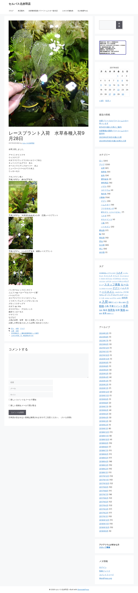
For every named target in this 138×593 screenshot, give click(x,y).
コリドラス (102, 281)
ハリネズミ (105, 227)
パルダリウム (119, 292)
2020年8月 (103, 366)
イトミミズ (108, 276)
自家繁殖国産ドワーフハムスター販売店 (43, 11)
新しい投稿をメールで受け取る (23, 405)
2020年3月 (104, 381)
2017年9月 (103, 487)
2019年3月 (103, 421)
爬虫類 (102, 230)
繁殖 (122, 309)
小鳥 (103, 223)
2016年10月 (104, 527)
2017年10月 (104, 483)
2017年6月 (103, 498)
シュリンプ (115, 281)
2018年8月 (103, 447)
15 (118, 85)
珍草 (117, 310)
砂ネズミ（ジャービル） (111, 212)
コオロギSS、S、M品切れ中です (22, 335)
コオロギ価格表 (67, 11)
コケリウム (105, 190)
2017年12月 (104, 476)
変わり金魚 (122, 302)
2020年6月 (104, 370)
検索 (119, 24)
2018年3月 (103, 465)
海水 (105, 310)
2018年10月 (104, 439)
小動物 (102, 197)
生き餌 (102, 245)
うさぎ (104, 216)
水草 (17, 328)
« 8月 (101, 101)
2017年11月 (104, 480)
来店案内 (21, 11)
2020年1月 (103, 388)
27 (110, 94)
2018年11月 (104, 436)
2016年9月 (103, 531)
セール (125, 284)
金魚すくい (110, 313)
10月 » (108, 101)
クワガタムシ (117, 278)
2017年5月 (103, 502)
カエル (103, 278)
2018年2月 (103, 469)
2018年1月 (103, 472)
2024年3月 (104, 333)
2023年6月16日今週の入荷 (110, 137)
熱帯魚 (104, 172)
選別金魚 (104, 179)
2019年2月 (103, 425)
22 (118, 90)
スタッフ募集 (112, 284)
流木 (100, 310)
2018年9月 (103, 443)
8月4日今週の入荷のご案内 (110, 127)
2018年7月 (103, 450)
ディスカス (109, 288)
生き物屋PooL (83, 11)
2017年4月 (103, 505)
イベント (116, 276)
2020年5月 (103, 373)
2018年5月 (103, 458)
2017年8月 (103, 491)
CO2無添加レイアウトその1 (107, 273)
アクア (22, 328)
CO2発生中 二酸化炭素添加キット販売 (25, 333)
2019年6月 (103, 410)
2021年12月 (104, 348)
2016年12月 (104, 520)
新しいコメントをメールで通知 (23, 400)
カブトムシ (108, 278)
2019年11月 (104, 395)
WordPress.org (105, 578)
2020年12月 (104, 359)
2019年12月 (104, 392)
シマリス (108, 281)
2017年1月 (103, 516)
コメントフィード (106, 575)
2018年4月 (103, 461)
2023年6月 (104, 344)
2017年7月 (103, 494)
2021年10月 (104, 355)
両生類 (102, 238)
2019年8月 (103, 403)
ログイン (103, 567)
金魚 (103, 175)
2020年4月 (104, 377)
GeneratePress (83, 589)
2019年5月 (103, 414)
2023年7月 (103, 341)
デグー (104, 201)
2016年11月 (104, 524)
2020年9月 (104, 363)
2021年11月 (104, 352)
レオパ (119, 298)
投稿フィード (104, 571)
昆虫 (101, 241)
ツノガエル (102, 288)
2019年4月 (103, 417)
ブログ (11, 11)
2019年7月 (103, 406)
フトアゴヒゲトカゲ (115, 295)
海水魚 (104, 194)
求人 (101, 249)
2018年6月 (103, 454)
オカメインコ (106, 219)
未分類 (102, 252)
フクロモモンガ (107, 208)
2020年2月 (103, 384)
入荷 (12, 331)
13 (110, 85)
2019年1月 (103, 428)
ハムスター (105, 205)
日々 (12, 328)
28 (114, 94)
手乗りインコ (115, 306)
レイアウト (113, 298)
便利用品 (104, 183)
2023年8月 (103, 337)
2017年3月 (103, 509)
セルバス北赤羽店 (20, 3)
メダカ (104, 186)
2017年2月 (103, 513)
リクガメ (107, 298)
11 (101, 85)
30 (123, 94)
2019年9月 (103, 399)
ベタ (102, 298)
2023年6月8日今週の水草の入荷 (112, 141)
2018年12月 (104, 432)
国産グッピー (113, 302)
